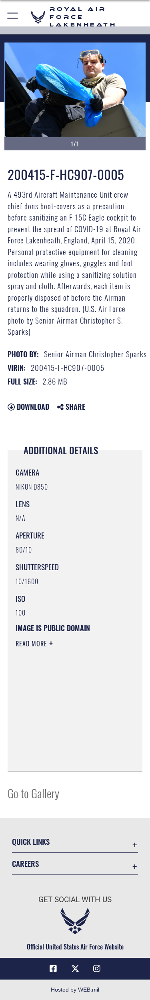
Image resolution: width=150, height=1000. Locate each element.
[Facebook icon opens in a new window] (53, 969)
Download (32, 406)
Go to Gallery (33, 793)
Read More (32, 643)
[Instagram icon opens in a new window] (97, 969)
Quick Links (31, 841)
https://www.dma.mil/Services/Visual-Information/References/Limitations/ (64, 745)
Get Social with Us (75, 899)
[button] (13, 17)
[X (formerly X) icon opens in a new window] (75, 969)
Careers (25, 863)
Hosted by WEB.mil (75, 989)
